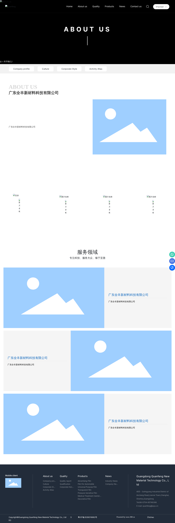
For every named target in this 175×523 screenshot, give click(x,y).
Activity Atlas (95, 69)
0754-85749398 (149, 502)
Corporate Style (69, 69)
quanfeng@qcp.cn (150, 506)
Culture (45, 69)
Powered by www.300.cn (126, 517)
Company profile (21, 69)
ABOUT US (87, 29)
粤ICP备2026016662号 (87, 517)
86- (140, 502)
